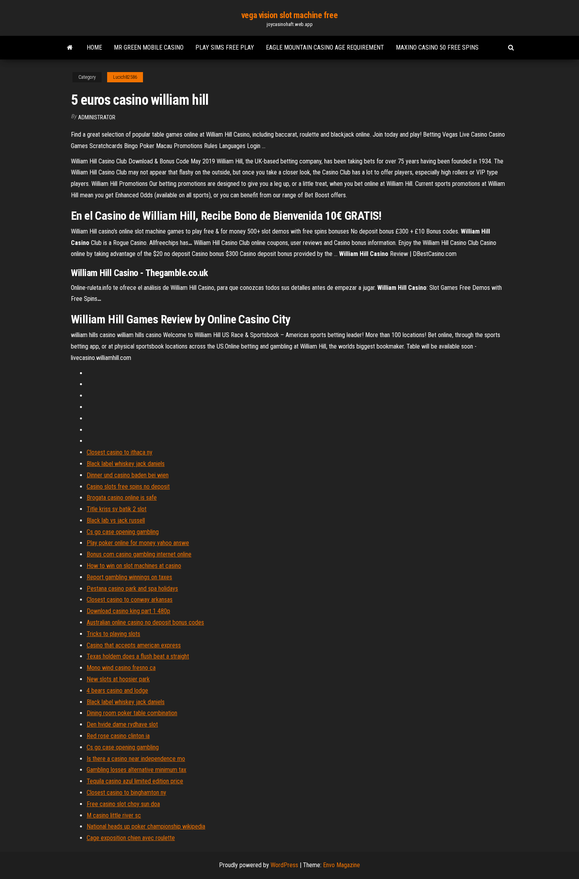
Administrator (96, 117)
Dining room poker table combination (132, 713)
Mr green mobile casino (149, 47)
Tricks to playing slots (113, 634)
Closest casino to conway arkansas (130, 599)
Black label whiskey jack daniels (126, 463)
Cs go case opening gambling (123, 532)
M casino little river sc (114, 815)
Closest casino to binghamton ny (126, 792)
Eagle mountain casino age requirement (325, 47)
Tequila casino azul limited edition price (135, 781)
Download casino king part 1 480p (128, 611)
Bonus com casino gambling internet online (139, 554)
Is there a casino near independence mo (136, 758)
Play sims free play (224, 47)
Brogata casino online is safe (122, 497)
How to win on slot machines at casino (134, 565)
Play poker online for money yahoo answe (138, 543)
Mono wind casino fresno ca (121, 667)
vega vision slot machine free (289, 15)
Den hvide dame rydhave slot (122, 724)
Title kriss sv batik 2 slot (117, 509)
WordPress (284, 865)
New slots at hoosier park (118, 679)
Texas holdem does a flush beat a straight (138, 656)
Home (94, 47)
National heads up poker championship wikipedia (146, 826)
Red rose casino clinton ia (118, 736)
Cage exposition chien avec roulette (131, 838)
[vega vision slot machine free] (70, 47)
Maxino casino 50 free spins (437, 47)
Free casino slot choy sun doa (123, 804)
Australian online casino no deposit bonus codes (145, 622)
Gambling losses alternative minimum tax (136, 769)
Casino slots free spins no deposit (128, 486)
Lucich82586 (125, 77)
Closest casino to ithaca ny (119, 452)
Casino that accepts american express (134, 645)
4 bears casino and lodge (117, 690)
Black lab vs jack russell (116, 520)
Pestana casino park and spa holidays (132, 588)
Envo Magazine (341, 865)
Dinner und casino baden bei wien (128, 475)
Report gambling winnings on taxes (129, 577)
